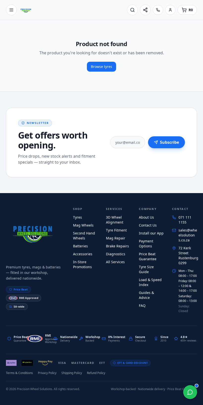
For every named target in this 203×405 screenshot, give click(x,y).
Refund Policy (96, 373)
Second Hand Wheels (84, 235)
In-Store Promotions (82, 264)
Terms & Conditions (19, 373)
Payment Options (146, 243)
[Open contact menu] (190, 392)
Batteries (80, 246)
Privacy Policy (47, 373)
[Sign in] (170, 10)
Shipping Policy (71, 373)
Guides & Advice (146, 295)
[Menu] (11, 9)
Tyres (77, 217)
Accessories (82, 254)
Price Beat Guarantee (147, 256)
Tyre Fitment (116, 230)
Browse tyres (101, 66)
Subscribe (169, 142)
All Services (115, 262)
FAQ (142, 305)
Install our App (151, 233)
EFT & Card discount (132, 363)
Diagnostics (115, 254)
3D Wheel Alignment (114, 220)
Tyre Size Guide (146, 269)
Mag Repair (115, 238)
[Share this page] (145, 9)
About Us (146, 217)
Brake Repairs (117, 246)
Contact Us (148, 225)
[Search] (132, 9)
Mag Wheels (83, 225)
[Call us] (158, 10)
